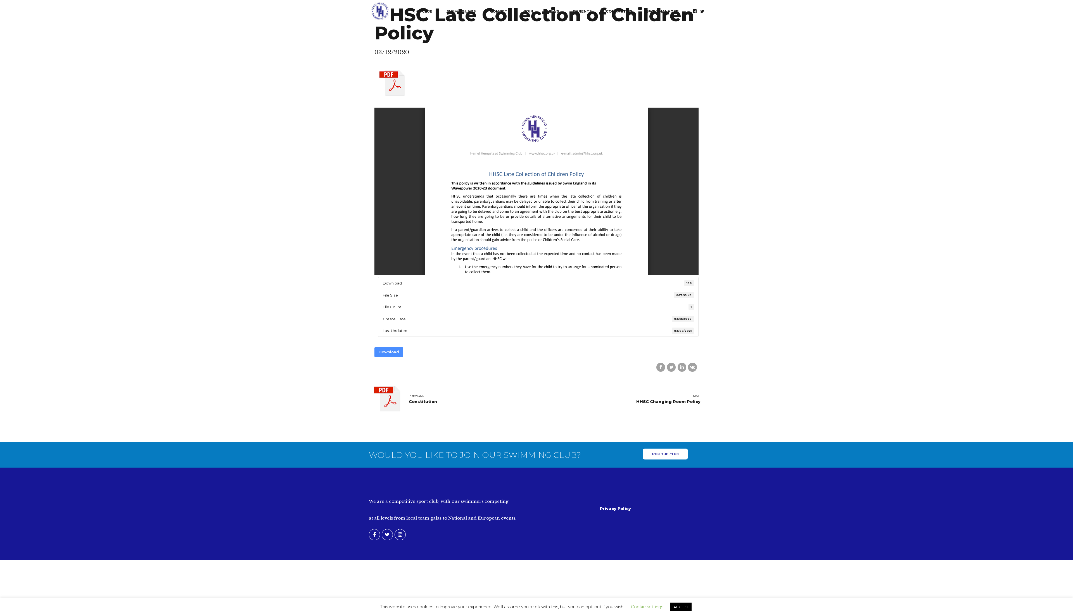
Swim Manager (662, 11)
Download (389, 352)
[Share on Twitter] (671, 367)
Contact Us (619, 11)
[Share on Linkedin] (682, 367)
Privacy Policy (615, 508)
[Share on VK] (692, 367)
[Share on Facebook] (660, 367)
